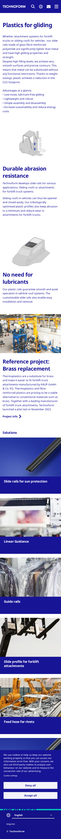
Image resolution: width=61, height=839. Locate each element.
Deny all (30, 785)
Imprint (11, 824)
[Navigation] (56, 6)
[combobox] (34, 815)
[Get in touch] (49, 7)
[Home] (14, 6)
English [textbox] (18, 815)
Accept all (30, 795)
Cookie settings (10, 775)
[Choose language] (41, 7)
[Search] (33, 6)
